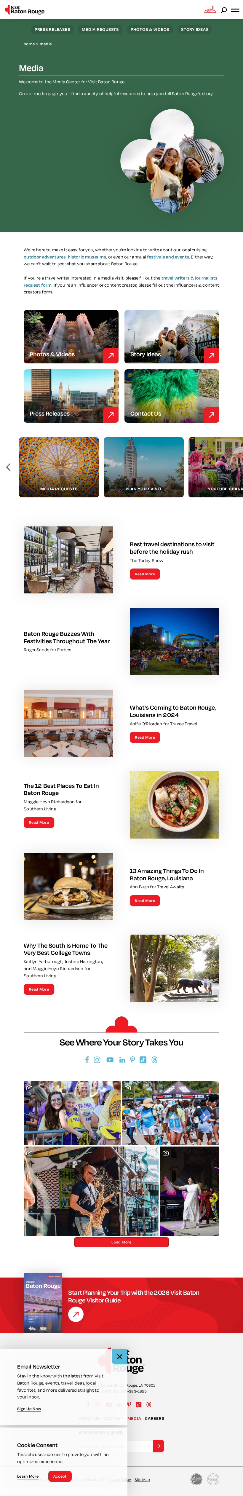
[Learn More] (76, 1314)
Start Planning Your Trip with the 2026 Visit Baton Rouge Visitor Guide (133, 1296)
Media (134, 1418)
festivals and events (168, 257)
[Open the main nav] (237, 9)
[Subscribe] (158, 1446)
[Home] (24, 9)
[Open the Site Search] (224, 10)
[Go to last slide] (8, 467)
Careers (154, 1418)
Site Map (142, 1479)
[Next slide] (235, 467)
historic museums (87, 257)
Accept (60, 1476)
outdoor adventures (45, 257)
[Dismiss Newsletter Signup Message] (119, 1356)
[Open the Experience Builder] (210, 9)
